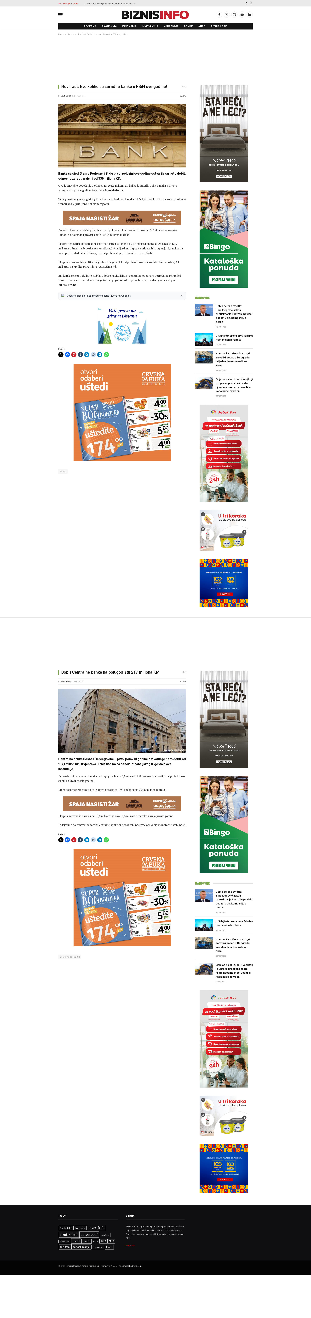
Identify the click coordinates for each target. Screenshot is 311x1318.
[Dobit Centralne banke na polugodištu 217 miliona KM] (122, 721)
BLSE (111, 1241)
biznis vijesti (68, 1234)
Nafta (95, 1241)
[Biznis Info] (155, 14)
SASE (103, 1241)
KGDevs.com (135, 1265)
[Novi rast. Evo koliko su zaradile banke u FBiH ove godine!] (122, 135)
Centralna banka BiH (70, 956)
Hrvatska (105, 1234)
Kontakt (130, 1245)
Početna (90, 26)
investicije (96, 1228)
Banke (188, 26)
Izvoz (76, 1241)
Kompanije (171, 26)
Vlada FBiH (66, 1228)
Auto (201, 26)
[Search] (246, 3)
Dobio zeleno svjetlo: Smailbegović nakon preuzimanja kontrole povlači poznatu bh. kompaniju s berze (234, 313)
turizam (65, 1247)
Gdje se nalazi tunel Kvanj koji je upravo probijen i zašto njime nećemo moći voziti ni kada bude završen (234, 385)
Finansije (129, 26)
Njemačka (98, 1247)
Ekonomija (109, 26)
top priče (80, 1228)
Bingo (109, 1247)
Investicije (150, 26)
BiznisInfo (66, 96)
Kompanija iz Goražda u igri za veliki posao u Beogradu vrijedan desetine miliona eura (121, 3)
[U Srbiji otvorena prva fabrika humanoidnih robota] (204, 339)
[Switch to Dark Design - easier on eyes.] (251, 3)
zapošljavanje (81, 1247)
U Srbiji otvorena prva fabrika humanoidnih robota (234, 337)
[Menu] (60, 14)
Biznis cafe (219, 26)
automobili (89, 1234)
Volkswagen (64, 1241)
